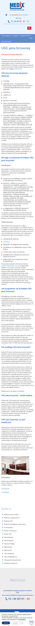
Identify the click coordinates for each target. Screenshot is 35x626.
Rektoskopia (8, 547)
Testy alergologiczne (10, 557)
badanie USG (18, 69)
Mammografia (8, 540)
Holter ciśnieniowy (10, 531)
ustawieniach (22, 619)
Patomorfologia (9, 544)
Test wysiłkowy (9, 553)
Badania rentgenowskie (11, 518)
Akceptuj (6, 623)
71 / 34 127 (18, 21)
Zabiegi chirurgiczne (10, 563)
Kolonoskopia (8, 537)
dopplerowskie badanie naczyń (10, 266)
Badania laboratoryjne (11, 514)
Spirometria (8, 550)
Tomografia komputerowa (12, 560)
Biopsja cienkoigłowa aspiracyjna (15, 524)
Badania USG (25, 36)
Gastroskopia (8, 527)
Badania (16, 36)
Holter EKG (8, 534)
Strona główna (6, 36)
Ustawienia (15, 623)
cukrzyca (6, 241)
